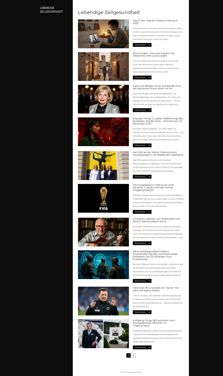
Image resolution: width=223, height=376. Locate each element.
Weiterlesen (140, 45)
